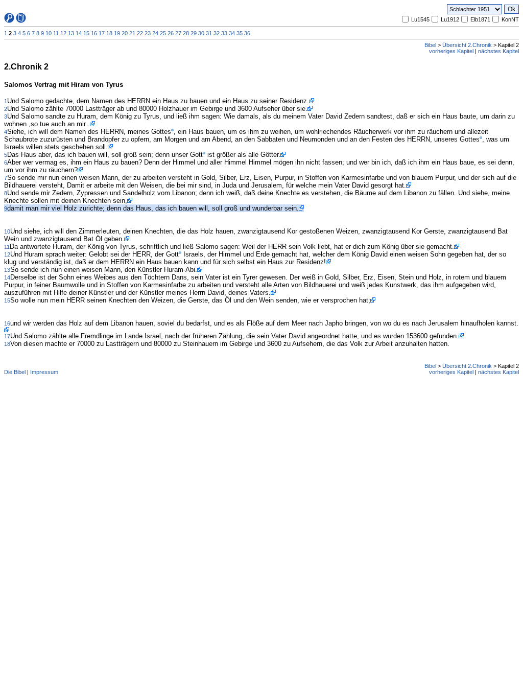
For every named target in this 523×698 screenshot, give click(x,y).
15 (86, 33)
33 (224, 33)
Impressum (44, 372)
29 (194, 33)
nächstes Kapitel (498, 51)
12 (63, 33)
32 (216, 33)
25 (163, 33)
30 (201, 33)
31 (209, 33)
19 (117, 33)
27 (178, 33)
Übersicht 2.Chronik (467, 45)
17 (102, 33)
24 (155, 33)
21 (132, 33)
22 (140, 33)
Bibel (430, 45)
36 (247, 33)
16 (94, 33)
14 (79, 33)
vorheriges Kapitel (451, 51)
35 (239, 33)
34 (232, 33)
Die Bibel (15, 372)
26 (171, 33)
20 (125, 33)
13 (71, 33)
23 (148, 33)
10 (48, 33)
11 (56, 33)
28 (186, 33)
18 (109, 33)
